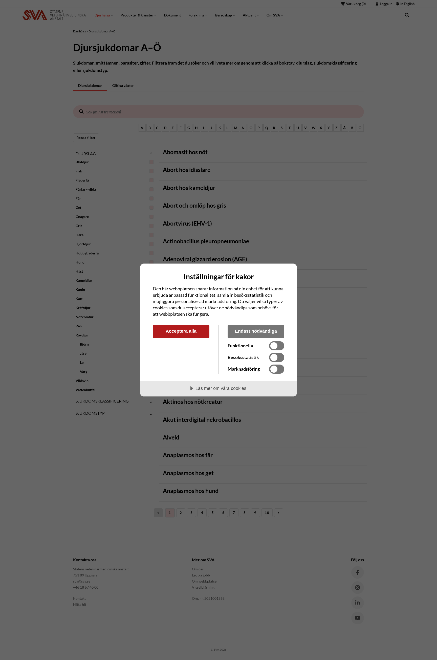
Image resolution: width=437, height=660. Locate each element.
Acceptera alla (181, 331)
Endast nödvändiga (256, 331)
